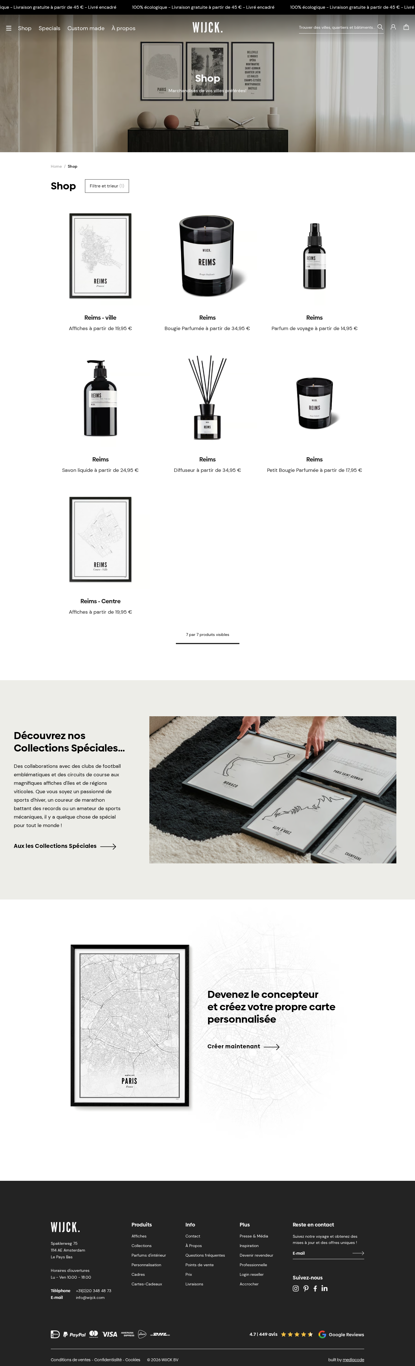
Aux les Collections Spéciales (55, 846)
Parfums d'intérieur (149, 1255)
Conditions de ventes (71, 1360)
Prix (188, 1274)
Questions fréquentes (205, 1255)
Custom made (85, 28)
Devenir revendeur (256, 1255)
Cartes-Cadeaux (147, 1284)
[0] (406, 27)
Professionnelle (253, 1264)
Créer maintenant (233, 1046)
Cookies (132, 1360)
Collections (142, 1245)
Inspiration (249, 1245)
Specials (49, 28)
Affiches (139, 1236)
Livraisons (194, 1284)
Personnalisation (146, 1264)
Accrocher (249, 1284)
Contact (192, 1236)
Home (56, 166)
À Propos (193, 1245)
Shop (25, 28)
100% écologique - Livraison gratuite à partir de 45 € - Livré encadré (203, 7)
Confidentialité (108, 1360)
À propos (124, 28)
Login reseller (252, 1274)
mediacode (353, 1360)
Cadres (138, 1274)
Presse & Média (254, 1236)
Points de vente (199, 1264)
